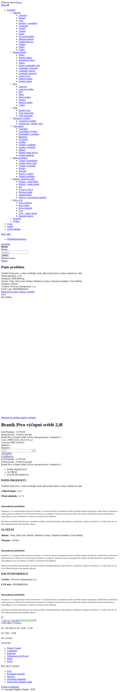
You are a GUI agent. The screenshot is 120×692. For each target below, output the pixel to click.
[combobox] (14, 252)
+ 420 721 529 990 (10, 620)
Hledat (4, 261)
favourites (5, 244)
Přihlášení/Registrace (16, 239)
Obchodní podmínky (16, 679)
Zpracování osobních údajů (19, 682)
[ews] (19, 2)
